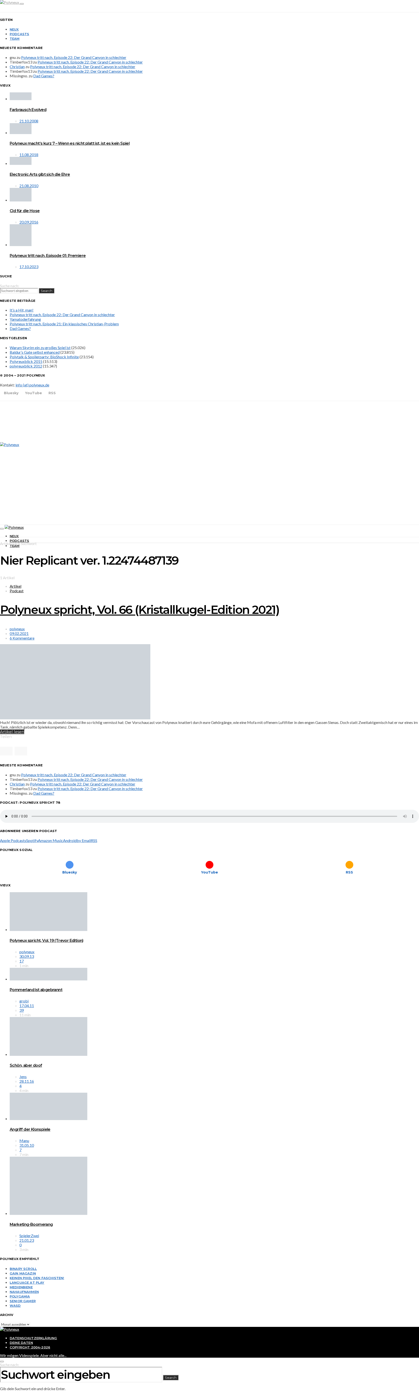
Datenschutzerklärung (33, 1338)
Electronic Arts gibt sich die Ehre (40, 174)
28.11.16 (26, 1081)
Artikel (15, 586)
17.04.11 (26, 1005)
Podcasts (19, 34)
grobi (24, 1001)
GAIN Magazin (23, 1273)
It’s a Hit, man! (21, 310)
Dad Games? (43, 75)
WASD (15, 1305)
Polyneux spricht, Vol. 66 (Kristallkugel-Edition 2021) (139, 610)
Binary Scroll (23, 1269)
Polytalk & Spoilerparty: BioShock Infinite (44, 356)
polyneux (17, 628)
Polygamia (20, 1296)
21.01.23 (26, 1240)
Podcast (17, 590)
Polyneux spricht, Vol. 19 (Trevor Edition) (46, 940)
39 (21, 1010)
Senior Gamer (23, 1301)
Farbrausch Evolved (28, 109)
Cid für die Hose (25, 210)
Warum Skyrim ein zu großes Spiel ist (40, 347)
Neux (14, 29)
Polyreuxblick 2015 (26, 361)
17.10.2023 (28, 266)
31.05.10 (26, 1145)
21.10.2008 (28, 121)
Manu (24, 1140)
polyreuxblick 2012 (26, 366)
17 (21, 961)
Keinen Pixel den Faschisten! (37, 1278)
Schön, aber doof (26, 1065)
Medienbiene (21, 1287)
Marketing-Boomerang (31, 1224)
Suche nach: (9, 285)
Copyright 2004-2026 (30, 1347)
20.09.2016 (28, 222)
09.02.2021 (19, 633)
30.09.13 (26, 956)
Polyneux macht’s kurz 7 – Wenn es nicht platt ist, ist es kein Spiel (69, 143)
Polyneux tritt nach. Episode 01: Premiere (48, 255)
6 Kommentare (22, 638)
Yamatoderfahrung (25, 319)
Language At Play (27, 1282)
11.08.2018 (28, 154)
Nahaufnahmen (24, 1292)
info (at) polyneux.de (32, 385)
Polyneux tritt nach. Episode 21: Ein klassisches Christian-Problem (64, 323)
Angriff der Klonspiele (30, 1129)
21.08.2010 (28, 185)
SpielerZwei (29, 1235)
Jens (23, 1076)
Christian (17, 66)
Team (15, 38)
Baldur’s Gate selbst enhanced (35, 352)
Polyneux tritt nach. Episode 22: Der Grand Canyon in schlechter (73, 57)
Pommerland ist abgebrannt (36, 989)
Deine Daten (21, 1343)
